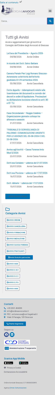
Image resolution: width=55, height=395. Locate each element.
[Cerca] (50, 21)
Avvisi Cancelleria (35, 83)
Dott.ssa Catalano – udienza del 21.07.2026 (27, 163)
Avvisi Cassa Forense (37, 156)
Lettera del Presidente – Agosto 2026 (25, 53)
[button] (50, 10)
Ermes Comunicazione (18, 388)
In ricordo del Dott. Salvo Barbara (22, 63)
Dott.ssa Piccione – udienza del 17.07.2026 (27, 173)
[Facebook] (6, 334)
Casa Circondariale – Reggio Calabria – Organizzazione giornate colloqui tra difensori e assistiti (24, 116)
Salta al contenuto (9, 2)
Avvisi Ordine (33, 57)
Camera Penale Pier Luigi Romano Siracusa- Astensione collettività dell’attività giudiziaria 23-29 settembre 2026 (27, 76)
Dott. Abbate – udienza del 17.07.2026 (25, 183)
